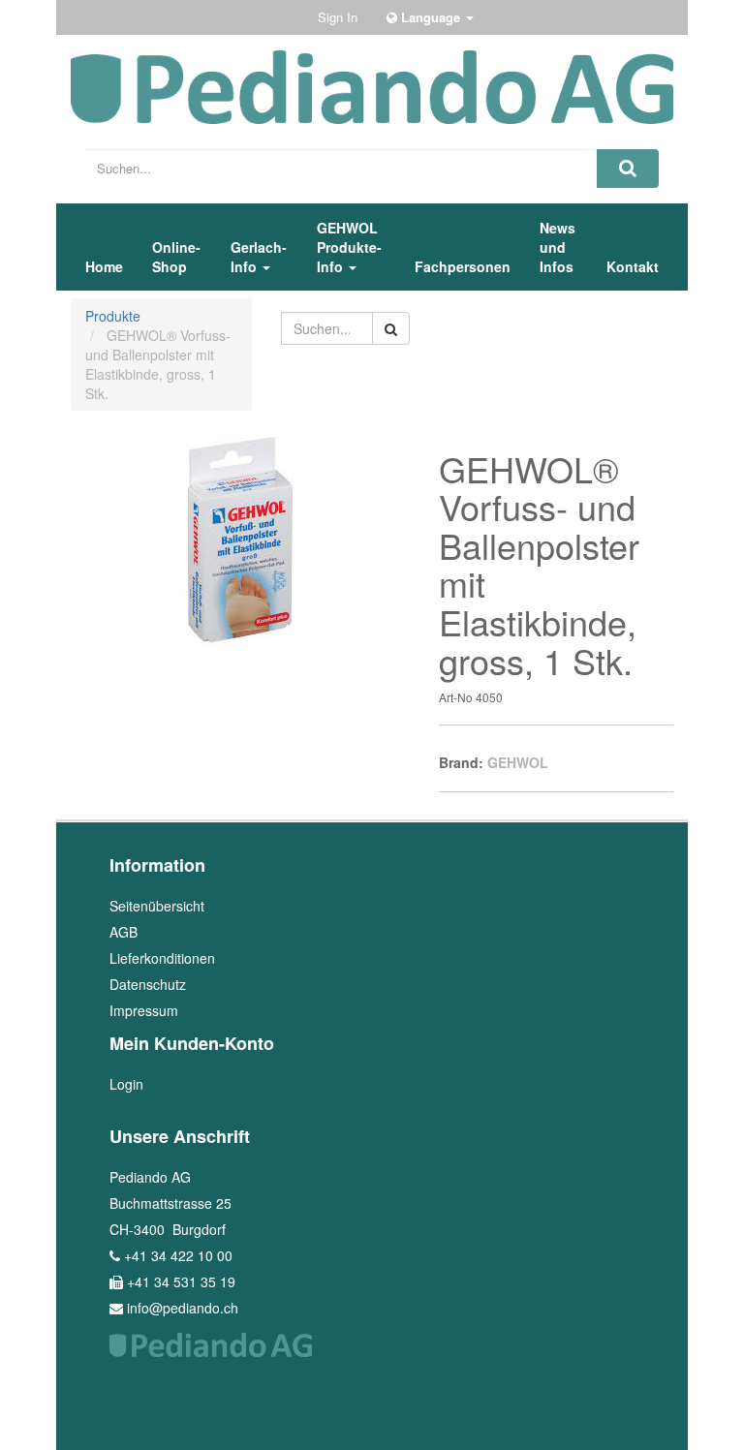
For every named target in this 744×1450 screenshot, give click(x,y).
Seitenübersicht (156, 905)
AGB (123, 931)
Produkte (112, 315)
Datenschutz (147, 984)
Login (126, 1084)
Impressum (143, 1010)
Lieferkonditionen (162, 958)
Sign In (337, 17)
